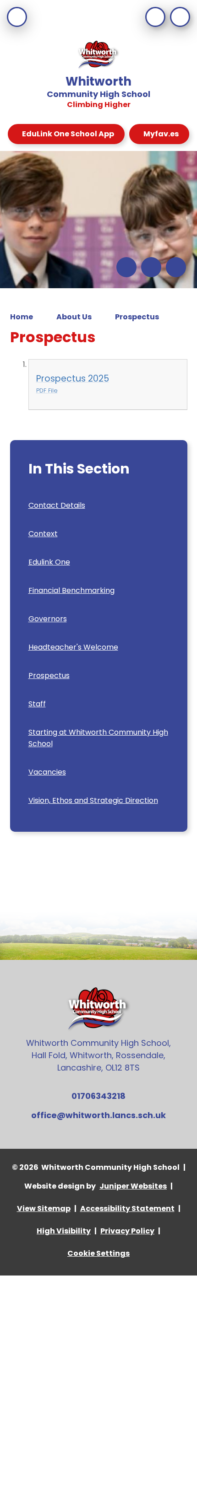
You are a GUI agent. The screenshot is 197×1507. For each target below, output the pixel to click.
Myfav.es (161, 134)
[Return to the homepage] (98, 55)
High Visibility (64, 1231)
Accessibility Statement (127, 1208)
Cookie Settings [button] (98, 1253)
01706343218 (98, 1096)
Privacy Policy (127, 1231)
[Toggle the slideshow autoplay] (176, 267)
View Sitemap (44, 1208)
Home (21, 317)
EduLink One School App (68, 134)
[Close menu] (17, 17)
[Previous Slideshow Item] (126, 267)
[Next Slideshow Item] (151, 267)
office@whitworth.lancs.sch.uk (98, 1115)
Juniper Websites (133, 1186)
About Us (74, 317)
